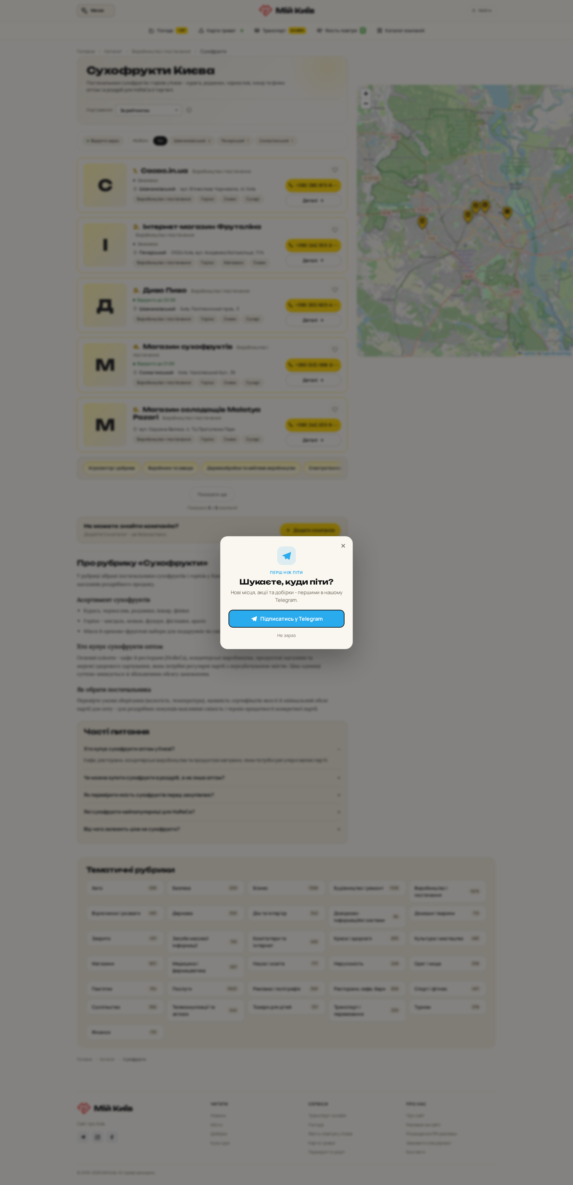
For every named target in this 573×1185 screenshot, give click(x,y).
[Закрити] (343, 545)
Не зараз (286, 635)
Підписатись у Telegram (291, 618)
